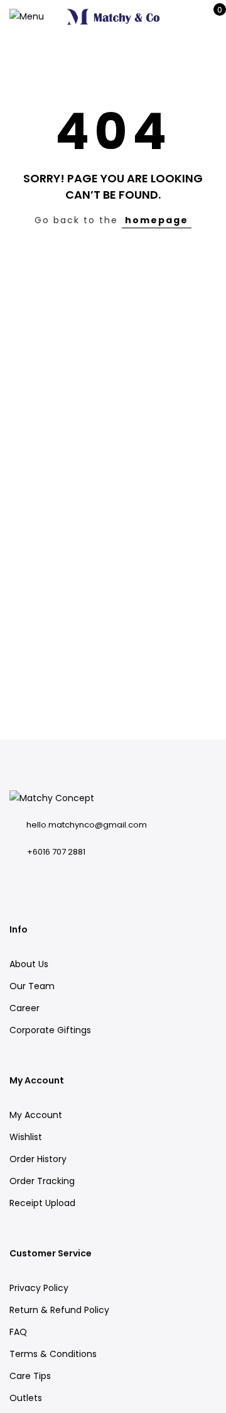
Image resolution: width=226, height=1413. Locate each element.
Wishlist (25, 1137)
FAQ (18, 1332)
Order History (38, 1159)
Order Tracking (42, 1181)
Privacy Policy (38, 1288)
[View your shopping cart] (211, 16)
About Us (28, 964)
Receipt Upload (42, 1203)
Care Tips (30, 1376)
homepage (156, 220)
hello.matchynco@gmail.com (86, 825)
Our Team (32, 986)
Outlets (25, 1398)
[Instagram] (18, 880)
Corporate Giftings (50, 1030)
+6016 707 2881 (56, 852)
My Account (35, 1115)
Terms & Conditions (53, 1354)
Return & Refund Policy (59, 1310)
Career (24, 1008)
